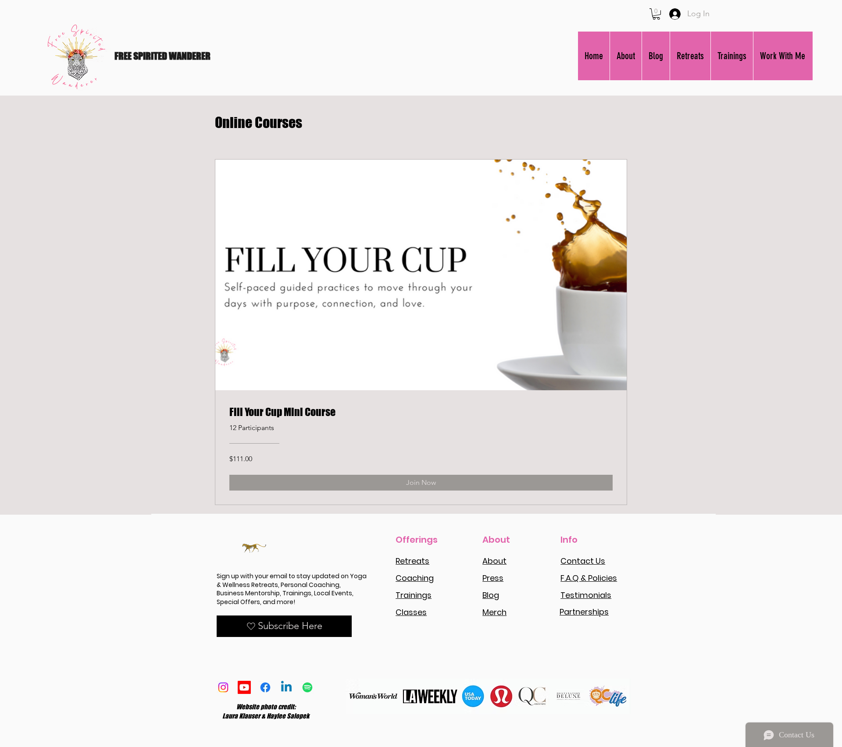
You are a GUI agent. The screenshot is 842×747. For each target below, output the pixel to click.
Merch (494, 612)
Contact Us (582, 560)
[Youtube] (244, 687)
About (494, 560)
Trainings (414, 595)
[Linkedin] (286, 687)
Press (492, 578)
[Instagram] (223, 687)
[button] (656, 14)
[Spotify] (307, 687)
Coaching (415, 578)
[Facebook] (265, 687)
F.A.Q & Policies (588, 578)
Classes (411, 612)
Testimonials (585, 595)
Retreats (412, 560)
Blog (490, 595)
